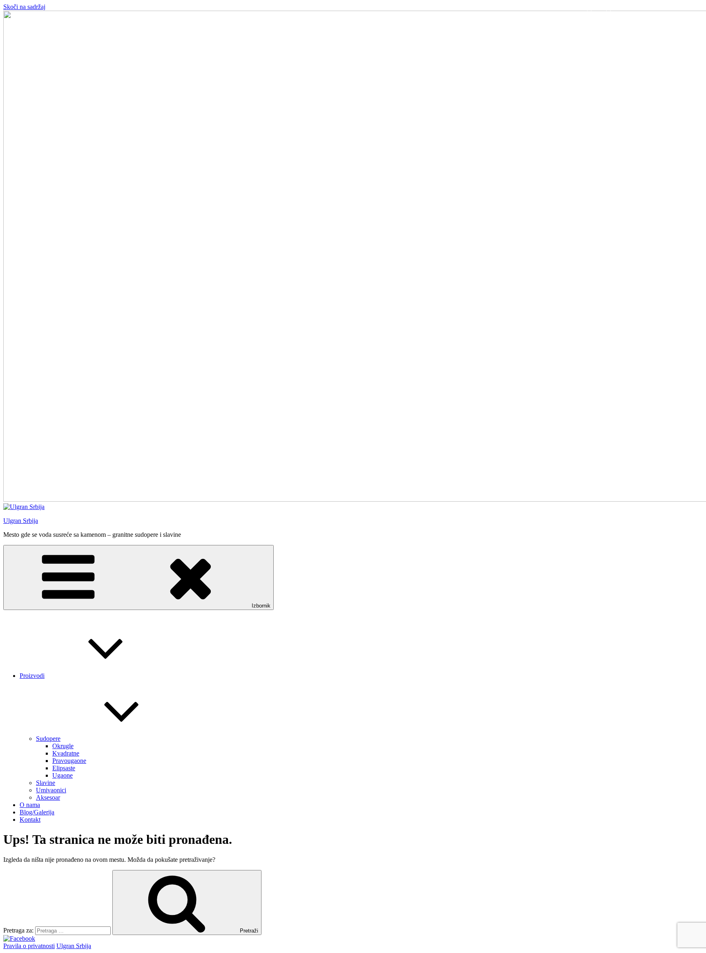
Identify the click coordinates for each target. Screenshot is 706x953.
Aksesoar (48, 797)
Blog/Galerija (37, 812)
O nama (30, 804)
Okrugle (63, 745)
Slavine (45, 782)
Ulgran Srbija (20, 520)
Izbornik (261, 606)
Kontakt (30, 819)
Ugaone (62, 775)
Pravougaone (69, 760)
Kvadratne (65, 753)
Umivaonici (51, 790)
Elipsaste (63, 768)
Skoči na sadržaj (24, 6)
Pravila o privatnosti (29, 945)
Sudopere (48, 738)
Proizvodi (32, 675)
